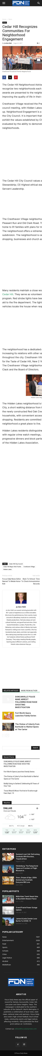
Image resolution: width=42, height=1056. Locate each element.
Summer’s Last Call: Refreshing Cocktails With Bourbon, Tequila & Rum (28, 856)
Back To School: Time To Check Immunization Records (30, 581)
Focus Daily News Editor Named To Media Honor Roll (11, 581)
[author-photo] (21, 604)
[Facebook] (18, 1044)
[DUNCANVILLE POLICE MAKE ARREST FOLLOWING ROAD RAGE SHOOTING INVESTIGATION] (8, 699)
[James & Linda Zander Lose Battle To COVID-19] (8, 922)
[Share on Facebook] (4, 77)
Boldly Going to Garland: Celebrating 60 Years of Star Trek (21, 785)
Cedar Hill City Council (16, 564)
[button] (3, 3)
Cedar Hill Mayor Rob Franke (12, 566)
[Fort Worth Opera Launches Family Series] (8, 716)
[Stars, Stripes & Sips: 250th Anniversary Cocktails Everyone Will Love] (8, 880)
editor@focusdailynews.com (26, 1029)
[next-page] (7, 735)
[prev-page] (3, 735)
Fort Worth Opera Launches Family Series (19, 772)
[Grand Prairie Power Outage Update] (8, 910)
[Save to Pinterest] (16, 77)
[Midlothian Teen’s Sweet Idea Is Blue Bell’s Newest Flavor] (8, 899)
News (10, 19)
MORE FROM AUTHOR (29, 691)
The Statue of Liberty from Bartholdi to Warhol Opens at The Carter (27, 727)
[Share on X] (10, 77)
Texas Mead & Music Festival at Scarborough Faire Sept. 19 (20, 792)
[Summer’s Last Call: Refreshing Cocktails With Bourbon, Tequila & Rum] (8, 857)
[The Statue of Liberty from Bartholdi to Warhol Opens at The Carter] (8, 727)
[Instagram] (24, 1044)
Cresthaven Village (29, 566)
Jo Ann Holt (8, 43)
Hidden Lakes (7, 569)
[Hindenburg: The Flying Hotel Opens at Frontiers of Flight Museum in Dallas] (8, 869)
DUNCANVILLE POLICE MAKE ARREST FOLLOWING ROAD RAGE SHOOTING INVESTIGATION (26, 702)
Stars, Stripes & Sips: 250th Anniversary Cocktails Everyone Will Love (26, 880)
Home (4, 19)
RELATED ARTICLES (11, 691)
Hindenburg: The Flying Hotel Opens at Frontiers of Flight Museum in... (27, 868)
